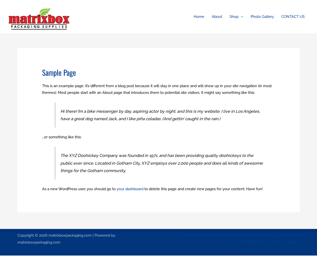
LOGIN (273, 242)
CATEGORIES (228, 235)
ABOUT (207, 235)
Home (199, 16)
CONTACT (291, 242)
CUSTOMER (288, 235)
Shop (234, 16)
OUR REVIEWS (250, 242)
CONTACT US (293, 16)
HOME (191, 235)
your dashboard (130, 189)
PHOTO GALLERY (258, 235)
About (217, 16)
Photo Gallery (262, 16)
